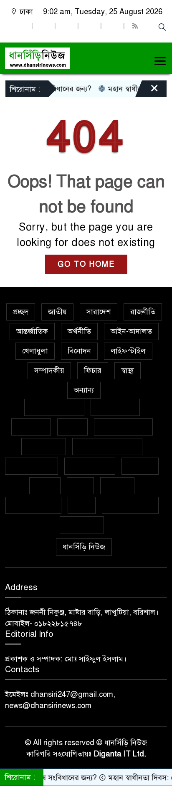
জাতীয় (57, 311)
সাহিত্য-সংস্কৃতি (33, 505)
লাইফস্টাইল (128, 350)
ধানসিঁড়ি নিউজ (84, 546)
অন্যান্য (84, 390)
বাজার (45, 485)
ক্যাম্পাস (140, 466)
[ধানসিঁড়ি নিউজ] (37, 57)
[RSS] (136, 26)
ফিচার (92, 370)
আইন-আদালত (131, 331)
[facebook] (20, 26)
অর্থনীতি (79, 331)
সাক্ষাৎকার (81, 524)
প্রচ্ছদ (20, 311)
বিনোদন (79, 350)
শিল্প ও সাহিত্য (130, 505)
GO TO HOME (86, 264)
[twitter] (43, 26)
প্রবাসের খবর (90, 466)
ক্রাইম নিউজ (115, 407)
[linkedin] (89, 26)
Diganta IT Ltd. (120, 753)
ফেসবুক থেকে (31, 466)
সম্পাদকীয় (49, 370)
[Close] (146, 90)
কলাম (72, 426)
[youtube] (112, 26)
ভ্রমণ (80, 485)
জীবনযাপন (43, 446)
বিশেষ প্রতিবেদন (54, 407)
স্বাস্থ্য (127, 370)
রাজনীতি (142, 311)
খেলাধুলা (35, 350)
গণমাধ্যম (31, 426)
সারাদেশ (98, 311)
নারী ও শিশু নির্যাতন (107, 446)
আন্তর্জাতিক (32, 331)
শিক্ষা (81, 505)
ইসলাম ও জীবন (123, 426)
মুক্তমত (117, 485)
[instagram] (66, 26)
